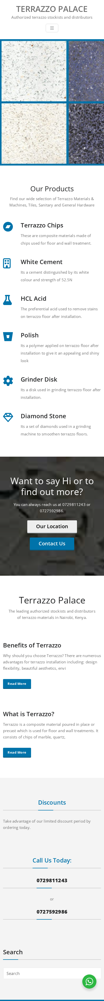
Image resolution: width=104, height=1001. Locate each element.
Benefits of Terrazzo (32, 645)
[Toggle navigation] (52, 28)
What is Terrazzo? (28, 714)
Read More (17, 683)
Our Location (52, 526)
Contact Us (52, 543)
